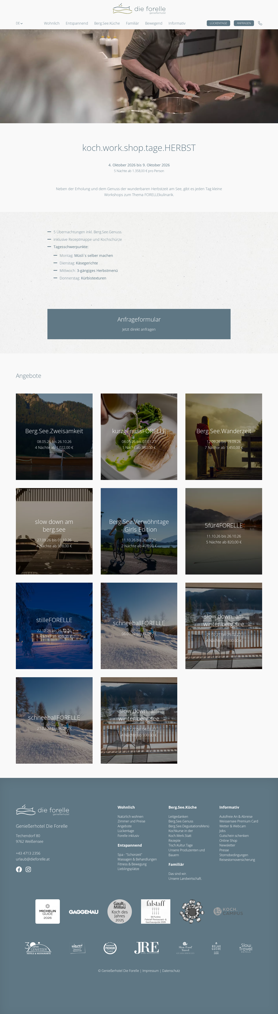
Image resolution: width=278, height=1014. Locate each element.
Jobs (222, 831)
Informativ (177, 23)
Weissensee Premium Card (238, 821)
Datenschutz (171, 970)
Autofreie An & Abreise (236, 816)
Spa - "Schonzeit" (130, 854)
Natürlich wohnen (130, 816)
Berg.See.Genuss (181, 821)
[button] (19, 23)
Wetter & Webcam (232, 826)
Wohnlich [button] (52, 23)
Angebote (125, 826)
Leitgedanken (178, 816)
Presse (224, 850)
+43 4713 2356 (28, 853)
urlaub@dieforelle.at (33, 859)
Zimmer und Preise (131, 821)
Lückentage (218, 23)
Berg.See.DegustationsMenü (189, 826)
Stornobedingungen (233, 855)
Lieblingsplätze (128, 869)
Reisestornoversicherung (237, 859)
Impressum (150, 970)
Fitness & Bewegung (132, 864)
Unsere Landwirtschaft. (185, 878)
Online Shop (228, 840)
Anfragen (244, 23)
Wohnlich (126, 807)
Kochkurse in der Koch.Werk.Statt (181, 833)
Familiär (176, 864)
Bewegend (153, 23)
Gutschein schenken (234, 835)
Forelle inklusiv (128, 835)
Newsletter (227, 845)
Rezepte (175, 840)
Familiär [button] (132, 23)
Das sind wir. (178, 873)
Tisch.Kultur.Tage (181, 845)
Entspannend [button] (77, 23)
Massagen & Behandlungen (137, 859)
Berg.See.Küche (183, 807)
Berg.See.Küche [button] (107, 23)
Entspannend (130, 845)
